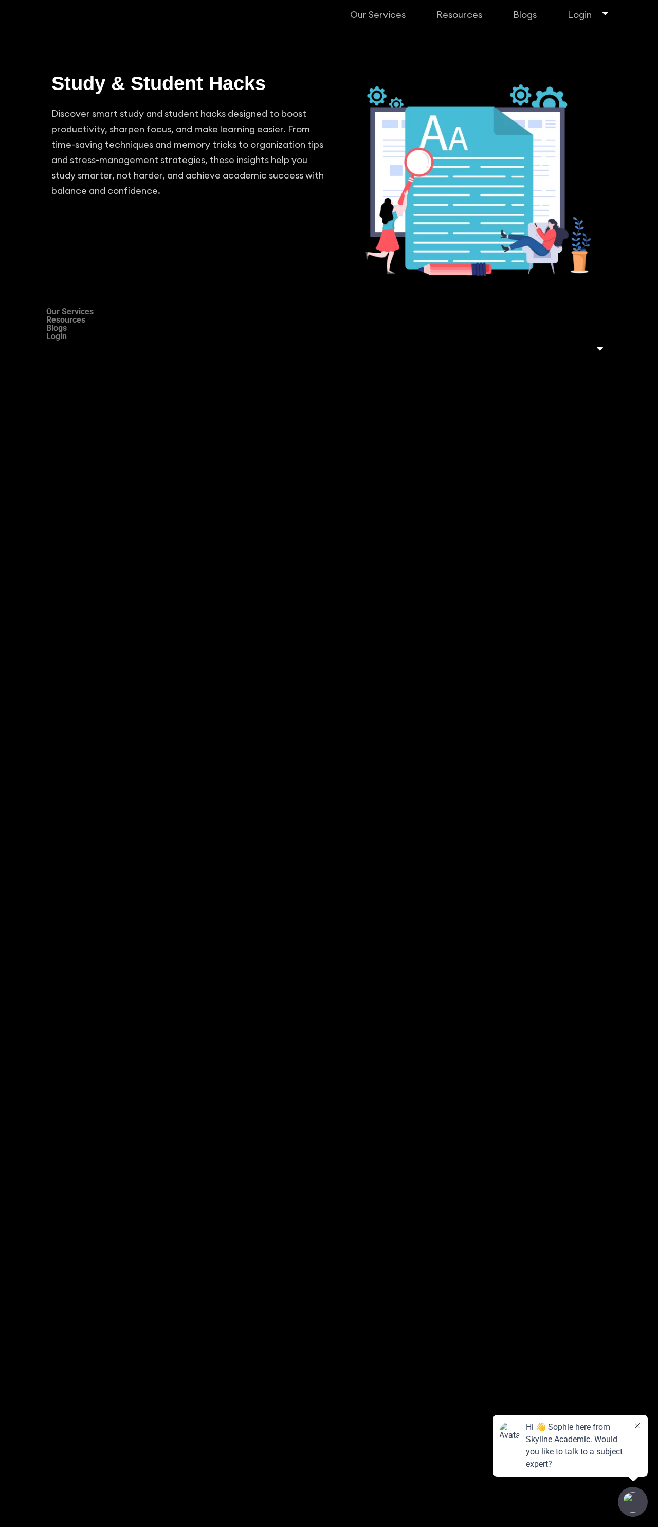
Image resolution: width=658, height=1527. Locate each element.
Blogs (525, 15)
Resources (459, 15)
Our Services (378, 15)
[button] (380, 15)
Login (580, 15)
